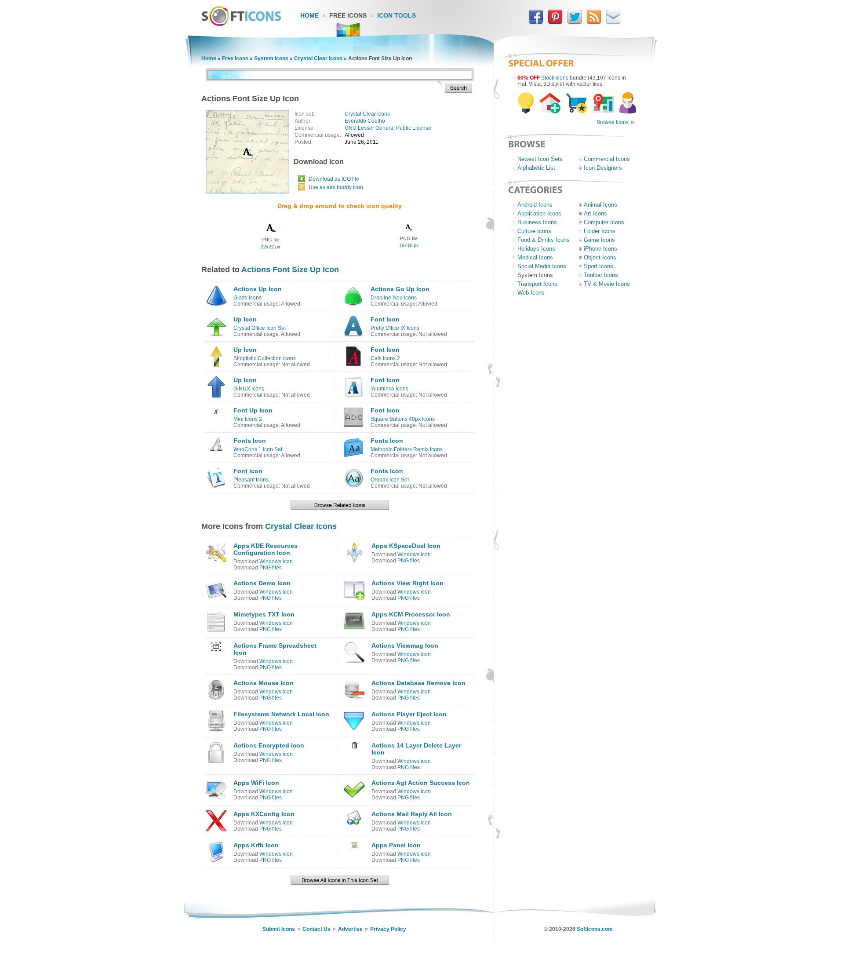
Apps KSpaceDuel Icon (405, 545)
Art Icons (595, 213)
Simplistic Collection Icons (264, 358)
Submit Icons (278, 929)
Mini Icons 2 (247, 419)
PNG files (270, 568)
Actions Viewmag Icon (404, 645)
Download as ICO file (334, 179)
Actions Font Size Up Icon (290, 269)
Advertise (350, 929)
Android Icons (535, 204)
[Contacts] (613, 22)
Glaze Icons (247, 298)
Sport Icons (598, 266)
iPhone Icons (600, 248)
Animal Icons (600, 204)
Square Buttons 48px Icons (403, 419)
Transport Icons (537, 284)
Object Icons (600, 257)
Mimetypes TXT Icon (264, 614)
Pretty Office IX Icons (395, 328)
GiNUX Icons (248, 389)
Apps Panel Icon (396, 845)
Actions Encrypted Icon (268, 745)
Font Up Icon (253, 410)
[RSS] (594, 22)
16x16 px (409, 245)
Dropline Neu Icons (394, 298)
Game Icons (599, 240)
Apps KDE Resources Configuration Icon (265, 549)
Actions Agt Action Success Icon (420, 782)
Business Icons (537, 222)
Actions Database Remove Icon (418, 682)
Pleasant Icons (251, 480)
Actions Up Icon (257, 288)
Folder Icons (599, 231)
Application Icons (539, 213)
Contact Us (316, 929)
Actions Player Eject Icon (409, 714)
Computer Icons (604, 222)
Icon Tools (396, 15)
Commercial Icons (607, 159)
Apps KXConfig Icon (264, 813)
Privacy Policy (388, 929)
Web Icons (531, 292)
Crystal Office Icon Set (259, 328)
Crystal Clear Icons (318, 58)
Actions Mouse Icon (263, 682)
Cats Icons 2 (385, 358)
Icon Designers (603, 167)
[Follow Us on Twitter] (574, 22)
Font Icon (385, 319)
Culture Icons (534, 231)
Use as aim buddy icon (336, 187)
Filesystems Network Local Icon (281, 714)
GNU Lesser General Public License (388, 128)
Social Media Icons (541, 266)
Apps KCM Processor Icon (410, 614)
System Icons (271, 58)
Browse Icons (613, 122)
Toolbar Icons (601, 275)
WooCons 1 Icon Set (257, 449)
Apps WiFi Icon (256, 782)
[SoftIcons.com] (241, 24)
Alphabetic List (536, 167)
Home (309, 15)
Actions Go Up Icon (400, 288)
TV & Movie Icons (607, 284)
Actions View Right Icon (407, 583)
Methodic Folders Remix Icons (407, 449)
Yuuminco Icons (389, 389)
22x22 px (270, 246)
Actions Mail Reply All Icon (411, 813)
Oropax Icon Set (390, 480)
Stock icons (554, 78)
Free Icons (348, 15)
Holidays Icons (536, 248)
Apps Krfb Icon (256, 845)
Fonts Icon (249, 440)
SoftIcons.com (595, 929)
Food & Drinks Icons (543, 240)
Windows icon (276, 561)
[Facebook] (536, 22)
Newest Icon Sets (540, 159)
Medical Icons (535, 257)
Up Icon (245, 319)
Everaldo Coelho (365, 121)
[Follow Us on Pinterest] (555, 22)
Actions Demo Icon (262, 583)
